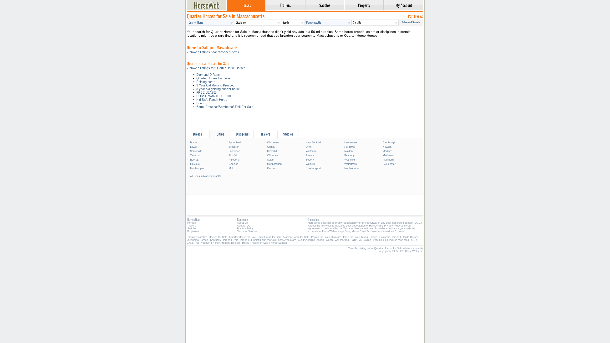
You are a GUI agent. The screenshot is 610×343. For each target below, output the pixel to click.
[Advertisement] (305, 120)
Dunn (199, 103)
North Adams (351, 168)
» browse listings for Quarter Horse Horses (216, 68)
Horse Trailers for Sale (255, 242)
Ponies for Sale (320, 237)
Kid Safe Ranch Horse (211, 99)
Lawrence (234, 151)
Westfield (349, 159)
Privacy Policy (245, 228)
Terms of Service (247, 231)
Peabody (349, 155)
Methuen (388, 155)
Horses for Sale (218, 237)
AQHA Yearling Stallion (311, 239)
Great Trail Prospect (198, 242)
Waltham (311, 151)
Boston (194, 142)
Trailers (191, 225)
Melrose (233, 168)
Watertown (350, 163)
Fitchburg (388, 159)
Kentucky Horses (220, 239)
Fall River (349, 146)
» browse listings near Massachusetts (213, 52)
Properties (193, 231)
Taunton (194, 155)
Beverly (310, 159)
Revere (310, 155)
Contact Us (243, 225)
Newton (387, 146)
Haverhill (272, 151)
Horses (191, 222)
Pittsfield (233, 155)
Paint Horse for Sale (269, 237)
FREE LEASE (206, 92)
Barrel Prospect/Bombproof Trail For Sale (224, 107)
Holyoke (195, 163)
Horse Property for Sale (226, 242)
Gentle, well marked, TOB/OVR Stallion (348, 239)
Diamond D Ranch (208, 74)
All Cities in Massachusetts (205, 176)
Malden (348, 151)
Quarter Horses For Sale (213, 78)
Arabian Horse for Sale (296, 237)
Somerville (196, 151)
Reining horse (205, 82)
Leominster (350, 142)
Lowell (193, 146)
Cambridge (389, 142)
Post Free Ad (415, 16)
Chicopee (272, 155)
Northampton (197, 168)
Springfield (235, 142)
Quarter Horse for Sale (242, 237)
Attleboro (234, 159)
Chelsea (233, 163)
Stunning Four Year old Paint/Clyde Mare (272, 239)
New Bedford (313, 142)
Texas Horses (369, 237)
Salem (270, 159)
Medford (387, 151)
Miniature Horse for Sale (345, 237)
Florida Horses (410, 237)
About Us (242, 222)
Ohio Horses (240, 239)
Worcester (273, 142)
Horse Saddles (279, 242)
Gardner (272, 168)
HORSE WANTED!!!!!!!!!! (213, 96)
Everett (194, 159)
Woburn (310, 163)
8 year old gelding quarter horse (218, 89)
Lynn (308, 146)
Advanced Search (411, 22)
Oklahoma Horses (197, 239)
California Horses (389, 237)
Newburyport (313, 168)
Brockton (234, 146)
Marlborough (274, 163)
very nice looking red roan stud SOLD (395, 239)
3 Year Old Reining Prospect (215, 85)
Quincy (271, 146)
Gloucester (389, 163)
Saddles (192, 228)
